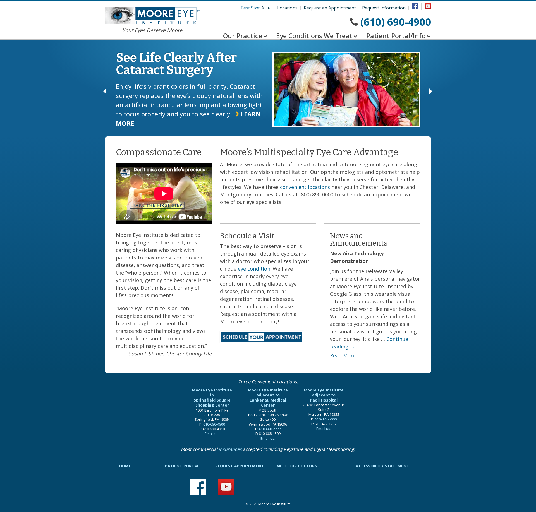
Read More (343, 355)
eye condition (254, 268)
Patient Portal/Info (396, 35)
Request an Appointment (330, 8)
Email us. (212, 433)
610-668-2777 (270, 428)
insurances (230, 449)
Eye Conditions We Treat (314, 35)
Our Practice (242, 35)
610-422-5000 (326, 419)
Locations (287, 8)
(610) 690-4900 (395, 22)
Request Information (384, 8)
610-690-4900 (214, 424)
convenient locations (305, 187)
